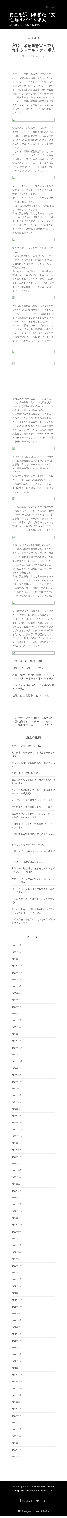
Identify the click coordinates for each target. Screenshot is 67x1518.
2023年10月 (17, 1143)
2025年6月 (17, 1007)
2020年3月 (17, 1436)
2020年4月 (17, 1429)
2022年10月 (17, 1225)
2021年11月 (17, 1300)
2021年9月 (17, 1313)
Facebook (27, 1501)
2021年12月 (17, 1293)
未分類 (35, 38)
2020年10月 (17, 1388)
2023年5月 (17, 1177)
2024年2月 (17, 1116)
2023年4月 (17, 1184)
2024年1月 (17, 1123)
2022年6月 (17, 1252)
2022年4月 (17, 1266)
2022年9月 (17, 1232)
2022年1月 (17, 1286)
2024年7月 (17, 1082)
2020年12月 (17, 1375)
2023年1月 (17, 1204)
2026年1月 (17, 959)
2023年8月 (17, 1157)
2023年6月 (17, 1170)
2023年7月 (17, 1163)
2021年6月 (17, 1334)
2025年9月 (17, 986)
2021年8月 (17, 1320)
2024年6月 (17, 1088)
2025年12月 (17, 966)
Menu (50, 7)
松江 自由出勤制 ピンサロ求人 (31, 695)
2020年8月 (17, 1402)
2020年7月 (17, 1409)
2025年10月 (17, 979)
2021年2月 (17, 1361)
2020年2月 (17, 1443)
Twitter (43, 1501)
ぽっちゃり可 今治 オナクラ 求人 (28, 844)
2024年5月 (17, 1095)
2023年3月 (17, 1191)
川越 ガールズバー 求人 (28, 668)
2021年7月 (17, 1327)
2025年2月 (17, 1034)
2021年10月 (17, 1307)
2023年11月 (17, 1136)
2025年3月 (17, 1027)
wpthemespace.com (43, 1490)
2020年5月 (17, 1422)
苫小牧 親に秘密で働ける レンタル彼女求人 (24, 721)
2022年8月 (17, 1238)
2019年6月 (17, 1450)
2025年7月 (17, 1000)
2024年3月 (17, 1109)
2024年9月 (17, 1068)
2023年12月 (17, 1129)
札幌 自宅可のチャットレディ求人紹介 (43, 721)
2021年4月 (17, 1347)
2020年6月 (17, 1416)
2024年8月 (17, 1075)
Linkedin (44, 1511)
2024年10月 (17, 1061)
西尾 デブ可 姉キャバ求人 (26, 746)
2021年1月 (17, 1368)
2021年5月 (17, 1341)
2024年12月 (17, 1048)
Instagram (27, 1511)
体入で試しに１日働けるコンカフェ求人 (32, 800)
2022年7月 (17, 1245)
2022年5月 (17, 1259)
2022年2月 (17, 1279)
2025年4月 (17, 1020)
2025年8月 (17, 993)
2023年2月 (17, 1198)
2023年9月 (17, 1150)
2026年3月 (17, 945)
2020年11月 (17, 1382)
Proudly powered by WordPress (29, 1486)
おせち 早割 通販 (31, 661)
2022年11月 (17, 1218)
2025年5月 (17, 1013)
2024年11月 (17, 1054)
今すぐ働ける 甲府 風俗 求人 (26, 773)
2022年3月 (17, 1272)
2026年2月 (17, 952)
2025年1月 (17, 1041)
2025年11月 (17, 973)
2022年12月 (17, 1211)
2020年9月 (17, 1395)
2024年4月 (17, 1102)
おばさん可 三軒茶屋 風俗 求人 (27, 861)
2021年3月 (17, 1354)
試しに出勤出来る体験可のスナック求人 (32, 807)
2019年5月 (17, 1457)
